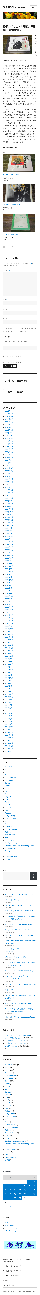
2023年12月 (9, 498)
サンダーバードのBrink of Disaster (17, 930)
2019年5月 (9, 648)
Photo (7, 786)
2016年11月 (9, 729)
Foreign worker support (14, 829)
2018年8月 (9, 672)
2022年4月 (9, 553)
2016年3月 (9, 751)
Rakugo (26, 247)
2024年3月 (9, 490)
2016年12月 (9, 727)
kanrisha (8, 247)
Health (7, 805)
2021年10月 (9, 569)
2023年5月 (9, 517)
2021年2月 (9, 591)
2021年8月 (9, 574)
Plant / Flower (10, 818)
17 (5, 1194)
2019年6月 (9, 645)
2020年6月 (9, 612)
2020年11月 (9, 599)
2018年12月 (9, 661)
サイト (5, 318)
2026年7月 (9, 414)
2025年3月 (9, 457)
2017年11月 (9, 697)
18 (10, 1194)
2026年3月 (9, 425)
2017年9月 (9, 702)
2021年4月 (9, 585)
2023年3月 (9, 523)
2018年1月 (8, 691)
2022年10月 (9, 536)
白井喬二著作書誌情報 (11, 1276)
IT (6, 821)
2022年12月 (9, 531)
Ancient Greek (10, 835)
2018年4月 (9, 683)
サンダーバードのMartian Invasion (18, 1003)
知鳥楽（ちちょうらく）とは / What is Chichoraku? (16, 1260)
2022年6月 (9, 547)
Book (7, 772)
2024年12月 (9, 465)
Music (7, 788)
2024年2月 (9, 493)
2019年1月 (9, 659)
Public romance (11, 778)
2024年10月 (9, 471)
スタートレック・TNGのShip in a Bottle (19, 911)
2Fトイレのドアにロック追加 (15, 957)
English (8, 797)
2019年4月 (9, 651)
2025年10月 (9, 438)
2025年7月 (9, 446)
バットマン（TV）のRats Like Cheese (19, 894)
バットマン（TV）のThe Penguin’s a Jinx (20, 971)
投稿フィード (9, 1225)
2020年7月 (9, 610)
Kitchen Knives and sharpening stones (20, 846)
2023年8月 (9, 509)
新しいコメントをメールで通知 (12, 356)
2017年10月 (9, 700)
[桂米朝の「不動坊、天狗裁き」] (19, 163)
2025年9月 (9, 441)
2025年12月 (9, 433)
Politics (8, 807)
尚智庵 (5, 1280)
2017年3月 (9, 719)
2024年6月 (9, 482)
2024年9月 (9, 474)
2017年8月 (9, 705)
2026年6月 (9, 416)
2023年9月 (9, 506)
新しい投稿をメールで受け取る (12, 362)
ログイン (8, 1223)
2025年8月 (9, 444)
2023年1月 (9, 528)
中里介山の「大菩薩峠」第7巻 (11, 204)
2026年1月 (9, 430)
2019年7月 (9, 642)
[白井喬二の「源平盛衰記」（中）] (19, 223)
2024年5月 (9, 484)
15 (29, 1190)
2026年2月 (9, 427)
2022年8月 (9, 542)
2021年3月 (9, 588)
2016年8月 (9, 738)
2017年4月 (9, 716)
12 (15, 1190)
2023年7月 (9, 512)
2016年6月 (9, 743)
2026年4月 (9, 422)
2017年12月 (9, 694)
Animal (8, 813)
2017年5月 (9, 713)
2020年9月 (9, 604)
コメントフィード (11, 1228)
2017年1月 (8, 724)
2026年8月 (9, 411)
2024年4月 (9, 487)
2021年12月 (9, 563)
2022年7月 (9, 544)
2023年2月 (9, 525)
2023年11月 (9, 501)
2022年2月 (9, 558)
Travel (7, 824)
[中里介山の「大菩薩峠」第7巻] (19, 193)
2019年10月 (9, 634)
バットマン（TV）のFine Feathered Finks (20, 984)
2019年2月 (9, 656)
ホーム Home (8, 1285)
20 (20, 1194)
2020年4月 (9, 618)
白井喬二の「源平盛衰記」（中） (12, 234)
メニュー (33, 7)
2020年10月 (9, 602)
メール (5, 309)
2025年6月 (9, 449)
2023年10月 (9, 504)
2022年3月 (9, 555)
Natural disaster (11, 856)
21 (25, 1194)
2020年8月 (9, 607)
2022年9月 (9, 539)
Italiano (8, 832)
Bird (6, 810)
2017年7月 (9, 708)
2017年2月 (9, 721)
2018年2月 (9, 689)
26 (15, 1198)
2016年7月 (9, 740)
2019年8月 (9, 640)
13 (20, 1190)
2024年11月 (9, 468)
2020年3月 (9, 621)
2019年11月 (9, 631)
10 (5, 1190)
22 (30, 1194)
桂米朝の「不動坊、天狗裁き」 (12, 175)
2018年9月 (9, 670)
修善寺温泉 (9, 990)
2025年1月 (9, 463)
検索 (4, 871)
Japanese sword (11, 848)
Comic (7, 783)
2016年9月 (9, 735)
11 (10, 1190)
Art (6, 791)
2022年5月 (9, 550)
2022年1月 (9, 561)
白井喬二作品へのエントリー (13, 1266)
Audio (7, 775)
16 (34, 1190)
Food (7, 802)
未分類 (7, 859)
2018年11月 (9, 664)
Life (6, 799)
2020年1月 (9, 626)
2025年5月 (9, 452)
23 (34, 1194)
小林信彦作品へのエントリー (13, 1271)
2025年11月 (9, 435)
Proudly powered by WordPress (26, 1291)
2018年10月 (9, 667)
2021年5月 (9, 582)
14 (25, 1190)
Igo (6, 769)
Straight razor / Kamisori (14, 843)
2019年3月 (9, 653)
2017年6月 (9, 710)
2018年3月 (9, 686)
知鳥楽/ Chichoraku (14, 7)
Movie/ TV (9, 767)
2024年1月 (9, 495)
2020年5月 (9, 615)
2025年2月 (9, 460)
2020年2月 (9, 623)
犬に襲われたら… (11, 1040)
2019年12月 (9, 629)
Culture (8, 794)
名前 (5, 299)
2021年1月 (8, 593)
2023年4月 (9, 520)
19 (15, 1194)
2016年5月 (9, 746)
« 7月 (10, 1206)
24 (6, 1198)
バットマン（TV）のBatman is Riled (18, 924)
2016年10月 (9, 732)
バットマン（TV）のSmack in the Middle (20, 1017)
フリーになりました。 (13, 1035)
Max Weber (9, 780)
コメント (6, 270)
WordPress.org (10, 1231)
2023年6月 (9, 514)
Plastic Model (10, 827)
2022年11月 (9, 533)
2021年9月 (9, 572)
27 (20, 1198)
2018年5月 (9, 680)
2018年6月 (9, 678)
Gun (6, 854)
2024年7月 (9, 479)
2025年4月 (9, 454)
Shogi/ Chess (10, 840)
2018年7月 (9, 675)
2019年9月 (9, 637)
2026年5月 (9, 419)
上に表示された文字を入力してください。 (16, 341)
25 (10, 1198)
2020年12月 (9, 596)
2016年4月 (9, 749)
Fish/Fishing (10, 816)
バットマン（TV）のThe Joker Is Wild (19, 935)
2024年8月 (9, 476)
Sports (7, 851)
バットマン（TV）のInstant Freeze (18, 900)
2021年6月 (9, 580)
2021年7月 (9, 577)
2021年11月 (9, 566)
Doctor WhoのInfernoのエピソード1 (18, 905)
